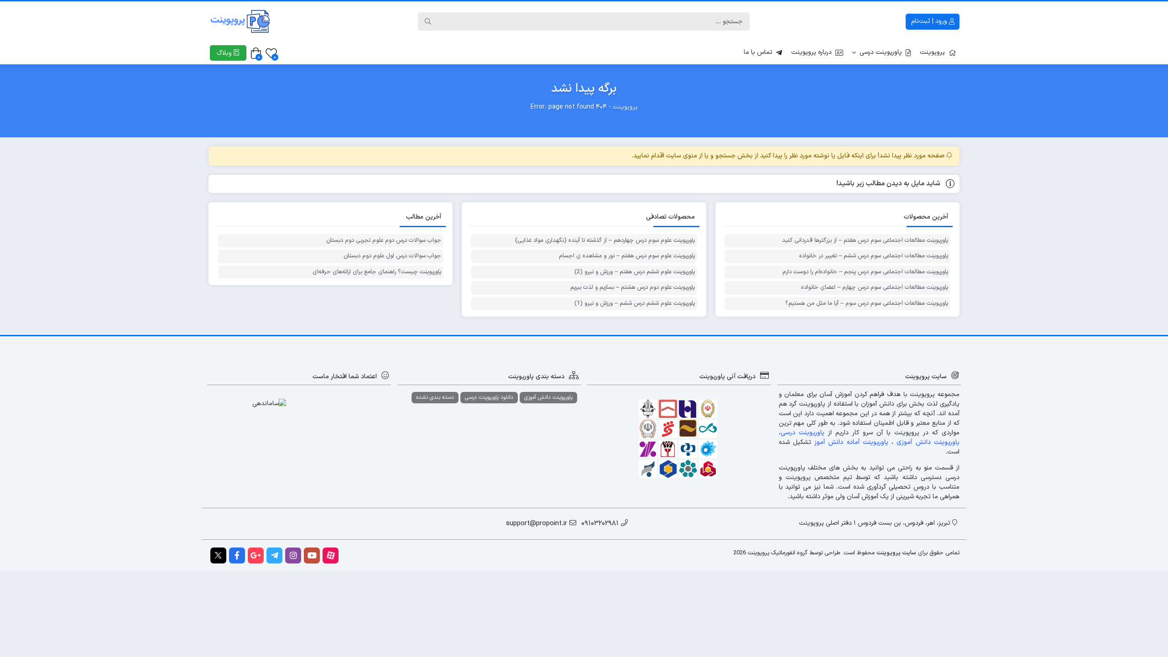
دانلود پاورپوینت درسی (489, 397)
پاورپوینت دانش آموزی (548, 397)
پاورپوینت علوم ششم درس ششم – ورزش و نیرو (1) (634, 303)
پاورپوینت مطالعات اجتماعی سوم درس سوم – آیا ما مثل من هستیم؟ (866, 303)
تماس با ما (758, 52)
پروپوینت (932, 52)
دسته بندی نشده (435, 397)
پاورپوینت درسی (881, 52)
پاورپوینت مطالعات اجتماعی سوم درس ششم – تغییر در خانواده (873, 256)
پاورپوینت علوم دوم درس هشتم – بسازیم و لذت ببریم (632, 287)
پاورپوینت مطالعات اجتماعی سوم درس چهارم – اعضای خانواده (874, 287)
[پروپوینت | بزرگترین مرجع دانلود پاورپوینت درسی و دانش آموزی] (240, 21)
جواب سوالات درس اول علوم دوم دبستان (392, 256)
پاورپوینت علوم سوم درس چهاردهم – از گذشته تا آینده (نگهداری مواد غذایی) (604, 240)
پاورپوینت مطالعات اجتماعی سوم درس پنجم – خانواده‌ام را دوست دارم (865, 272)
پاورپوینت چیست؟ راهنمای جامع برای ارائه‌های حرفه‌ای (377, 272)
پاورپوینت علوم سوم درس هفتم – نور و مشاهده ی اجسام (626, 256)
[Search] (428, 21)
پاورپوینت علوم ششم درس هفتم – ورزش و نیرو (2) (634, 272)
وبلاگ (225, 53)
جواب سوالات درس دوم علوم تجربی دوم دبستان (383, 240)
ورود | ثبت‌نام (930, 21)
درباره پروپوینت (811, 52)
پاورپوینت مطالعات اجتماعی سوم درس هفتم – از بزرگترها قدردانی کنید (865, 240)
